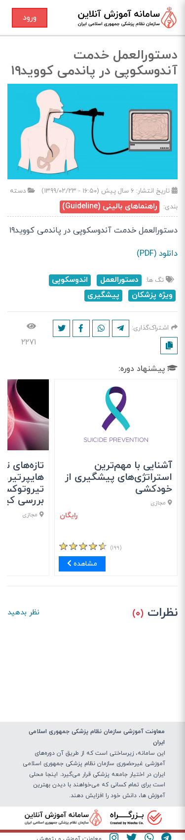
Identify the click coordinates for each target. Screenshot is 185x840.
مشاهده (84, 564)
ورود (30, 17)
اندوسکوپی (70, 279)
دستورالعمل (119, 279)
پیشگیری (103, 295)
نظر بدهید (23, 612)
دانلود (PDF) (157, 254)
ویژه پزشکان (152, 295)
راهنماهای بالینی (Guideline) (109, 206)
